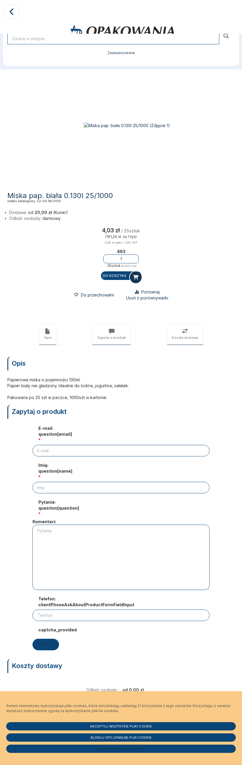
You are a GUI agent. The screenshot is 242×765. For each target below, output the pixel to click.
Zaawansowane (121, 53)
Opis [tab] (48, 338)
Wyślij (46, 644)
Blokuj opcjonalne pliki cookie (121, 737)
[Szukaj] (227, 35)
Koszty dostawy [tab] (185, 338)
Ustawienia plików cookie (121, 749)
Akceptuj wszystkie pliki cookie (121, 726)
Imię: (55, 468)
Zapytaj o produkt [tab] (111, 338)
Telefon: (86, 601)
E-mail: (55, 431)
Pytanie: (58, 505)
